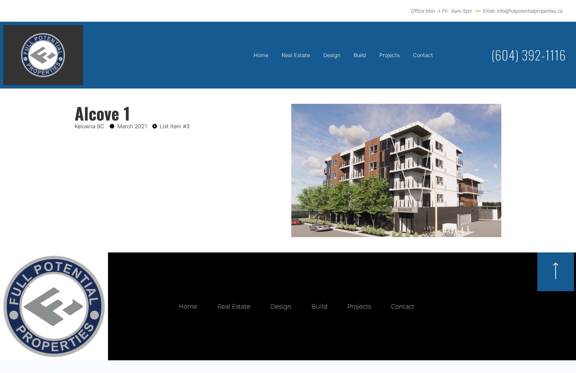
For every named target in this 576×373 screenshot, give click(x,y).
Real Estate (296, 55)
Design (331, 55)
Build (360, 55)
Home (261, 55)
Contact (423, 55)
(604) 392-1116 (528, 54)
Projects (389, 55)
